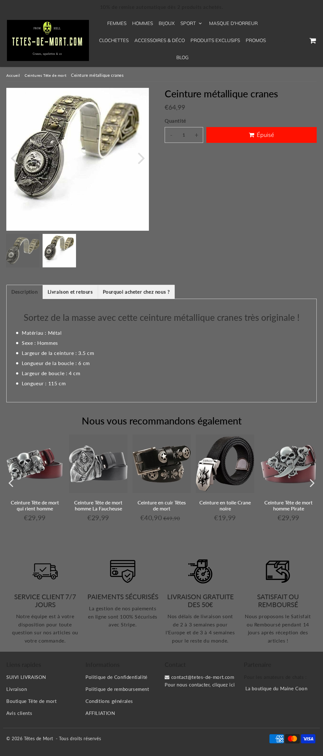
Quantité (175, 121)
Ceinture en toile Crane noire (225, 505)
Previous (13, 157)
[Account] (298, 40)
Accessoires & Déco (159, 40)
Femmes (116, 23)
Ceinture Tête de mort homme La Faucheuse (98, 505)
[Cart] (312, 40)
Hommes (142, 23)
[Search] (283, 40)
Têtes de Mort (38, 738)
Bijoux (167, 23)
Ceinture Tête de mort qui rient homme (35, 505)
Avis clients (19, 713)
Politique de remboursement (117, 689)
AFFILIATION (100, 713)
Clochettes (114, 40)
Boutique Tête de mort (31, 701)
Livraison (16, 689)
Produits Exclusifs (215, 40)
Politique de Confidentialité (116, 677)
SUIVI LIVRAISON (26, 677)
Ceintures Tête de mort (45, 75)
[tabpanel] (59, 250)
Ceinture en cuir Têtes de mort (162, 505)
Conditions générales (109, 701)
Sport (188, 23)
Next (141, 157)
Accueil (13, 75)
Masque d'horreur (233, 23)
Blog (182, 57)
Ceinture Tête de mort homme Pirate (288, 505)
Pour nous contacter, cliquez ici (200, 684)
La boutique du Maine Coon (276, 688)
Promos (256, 40)
